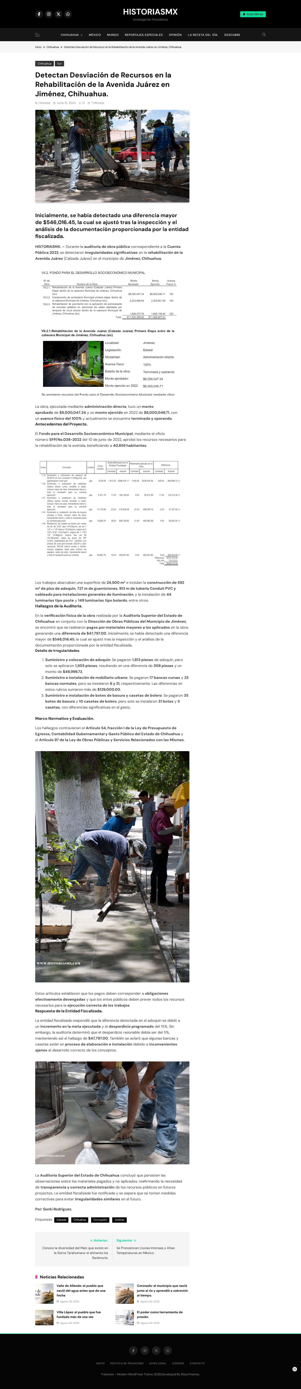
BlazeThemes (190, 1374)
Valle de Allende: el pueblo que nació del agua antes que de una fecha (81, 1290)
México (95, 35)
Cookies (178, 1363)
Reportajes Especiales (144, 35)
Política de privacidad (127, 1363)
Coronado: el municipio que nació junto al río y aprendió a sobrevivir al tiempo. (162, 1290)
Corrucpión (100, 1219)
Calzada (61, 1219)
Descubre (232, 35)
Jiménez (119, 1219)
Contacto (197, 1363)
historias (44, 103)
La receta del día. (203, 35)
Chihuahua (70, 35)
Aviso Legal (157, 1363)
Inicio (100, 1363)
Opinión (175, 35)
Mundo (113, 35)
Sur (59, 63)
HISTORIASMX (150, 11)
